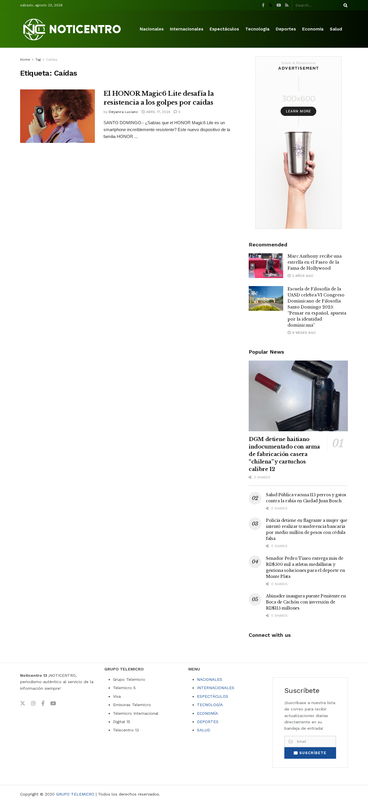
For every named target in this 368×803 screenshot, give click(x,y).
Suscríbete (312, 753)
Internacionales (186, 29)
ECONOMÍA (207, 713)
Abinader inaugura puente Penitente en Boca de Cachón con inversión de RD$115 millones (306, 602)
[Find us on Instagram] (33, 703)
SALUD (203, 730)
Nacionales (152, 29)
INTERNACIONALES (215, 687)
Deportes (286, 29)
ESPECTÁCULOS (212, 696)
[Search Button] (344, 5)
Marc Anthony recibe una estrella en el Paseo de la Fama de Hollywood (315, 262)
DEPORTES (207, 721)
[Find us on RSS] (286, 5)
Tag (38, 60)
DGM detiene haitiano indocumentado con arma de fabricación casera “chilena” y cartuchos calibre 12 (284, 454)
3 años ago (302, 276)
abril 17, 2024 (157, 112)
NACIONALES (209, 679)
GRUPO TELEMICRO (75, 794)
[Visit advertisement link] (298, 142)
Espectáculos (224, 29)
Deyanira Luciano (123, 112)
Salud (336, 29)
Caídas (51, 60)
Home (25, 60)
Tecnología (257, 29)
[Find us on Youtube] (279, 5)
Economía (312, 29)
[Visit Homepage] (73, 29)
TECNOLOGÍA (210, 704)
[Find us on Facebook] (263, 5)
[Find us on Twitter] (271, 5)
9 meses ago (303, 333)
